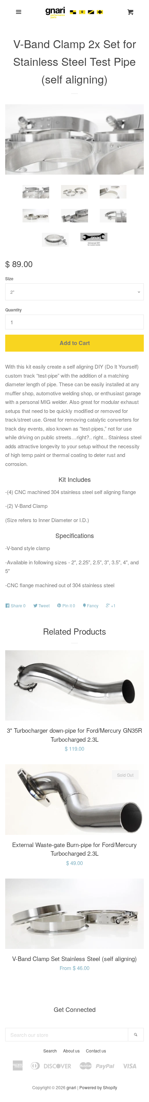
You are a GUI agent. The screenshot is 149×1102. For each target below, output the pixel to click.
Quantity (13, 310)
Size (9, 278)
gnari (71, 1087)
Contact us (96, 1050)
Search (50, 1050)
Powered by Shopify (98, 1087)
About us (71, 1050)
